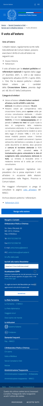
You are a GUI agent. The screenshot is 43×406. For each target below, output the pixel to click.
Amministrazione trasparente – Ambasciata (21, 374)
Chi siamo (8, 351)
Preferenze (17, 402)
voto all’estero (30, 189)
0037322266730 (14, 243)
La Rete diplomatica (12, 308)
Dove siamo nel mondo (13, 317)
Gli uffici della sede (12, 257)
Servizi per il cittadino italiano (12, 27)
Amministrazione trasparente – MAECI (19, 378)
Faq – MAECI (9, 341)
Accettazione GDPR (12, 271)
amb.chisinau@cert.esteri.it (18, 252)
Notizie (7, 365)
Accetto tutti (33, 402)
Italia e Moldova (11, 356)
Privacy (7, 278)
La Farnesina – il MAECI (14, 303)
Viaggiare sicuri (10, 313)
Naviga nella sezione (22, 211)
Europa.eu (12, 332)
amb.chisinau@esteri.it (19, 247)
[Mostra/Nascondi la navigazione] (4, 14)
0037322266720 (14, 238)
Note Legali (12, 278)
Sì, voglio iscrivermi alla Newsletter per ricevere (20, 284)
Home (3, 25)
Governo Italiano (8, 4)
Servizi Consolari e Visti (17, 25)
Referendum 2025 (12, 202)
